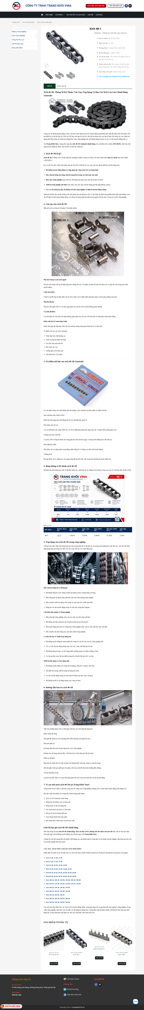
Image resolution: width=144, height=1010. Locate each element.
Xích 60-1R (49, 873)
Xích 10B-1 (122, 955)
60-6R (74, 873)
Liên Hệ (90, 15)
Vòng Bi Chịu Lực (18, 40)
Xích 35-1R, (49, 861)
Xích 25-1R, (49, 858)
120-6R (78, 884)
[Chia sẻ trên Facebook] (96, 984)
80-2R (56, 876)
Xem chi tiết (53, 963)
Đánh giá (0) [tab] (61, 86)
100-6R (78, 880)
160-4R (67, 891)
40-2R (56, 865)
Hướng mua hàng (73, 989)
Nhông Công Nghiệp (19, 32)
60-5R (70, 873)
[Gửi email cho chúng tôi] (130, 6)
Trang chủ (16, 22)
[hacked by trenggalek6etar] (17, 6)
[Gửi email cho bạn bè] (100, 984)
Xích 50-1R (49, 869)
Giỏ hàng (99, 15)
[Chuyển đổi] (36, 35)
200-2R (57, 898)
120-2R (57, 884)
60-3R (60, 873)
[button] (46, 66)
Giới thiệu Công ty (73, 979)
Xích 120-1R (50, 884)
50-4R (65, 869)
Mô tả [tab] (49, 86)
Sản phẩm (59, 15)
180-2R (57, 895)
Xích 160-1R (50, 891)
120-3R (62, 884)
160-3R (62, 891)
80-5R (70, 876)
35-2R (56, 861)
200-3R (62, 898)
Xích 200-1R (50, 898)
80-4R (65, 876)
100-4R (67, 880)
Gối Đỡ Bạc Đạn (17, 44)
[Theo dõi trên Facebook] (126, 6)
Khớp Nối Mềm (17, 48)
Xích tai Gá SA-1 (99, 949)
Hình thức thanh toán (74, 994)
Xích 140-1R (50, 887)
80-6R (74, 876)
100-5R (73, 880)
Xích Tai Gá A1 (54, 955)
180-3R (62, 895)
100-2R (57, 880)
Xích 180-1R (50, 895)
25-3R (60, 858)
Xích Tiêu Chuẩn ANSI (44, 22)
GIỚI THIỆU (49, 15)
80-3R (60, 876)
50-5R (70, 869)
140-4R (67, 887)
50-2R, (56, 869)
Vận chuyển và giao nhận (75, 15)
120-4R (67, 884)
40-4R (65, 865)
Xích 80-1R (49, 876)
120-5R (73, 884)
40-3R (60, 865)
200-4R (67, 898)
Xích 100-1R (50, 880)
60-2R (56, 873)
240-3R (62, 902)
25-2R (56, 858)
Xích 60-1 (76, 955)
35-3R (60, 861)
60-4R (65, 873)
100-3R (62, 880)
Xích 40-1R (49, 865)
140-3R (62, 887)
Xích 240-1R (50, 902)
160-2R (57, 891)
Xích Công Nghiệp (28, 22)
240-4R (67, 902)
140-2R (57, 887)
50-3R (60, 869)
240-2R (57, 902)
